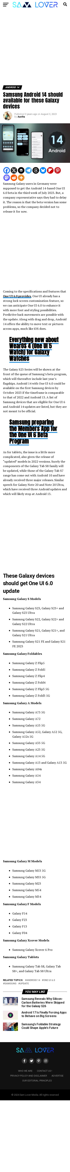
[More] (21, 177)
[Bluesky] (43, 170)
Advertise (57, 1075)
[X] (14, 170)
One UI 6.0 (49, 980)
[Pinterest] (57, 170)
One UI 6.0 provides (17, 296)
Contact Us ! (44, 1070)
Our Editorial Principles (37, 1080)
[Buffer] (21, 170)
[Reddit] (14, 177)
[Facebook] (6, 170)
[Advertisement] (35, 49)
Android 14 (33, 980)
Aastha (21, 116)
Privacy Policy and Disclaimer (28, 1075)
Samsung (10, 983)
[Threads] (35, 170)
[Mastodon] (6, 177)
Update (24, 983)
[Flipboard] (50, 170)
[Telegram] (28, 170)
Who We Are (25, 1070)
